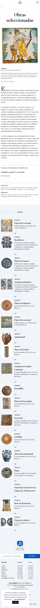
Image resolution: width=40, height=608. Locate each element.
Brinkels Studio (32, 604)
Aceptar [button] (15, 602)
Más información (19, 599)
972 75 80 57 (21, 587)
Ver (15, 233)
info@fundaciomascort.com (20, 589)
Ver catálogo (5, 176)
